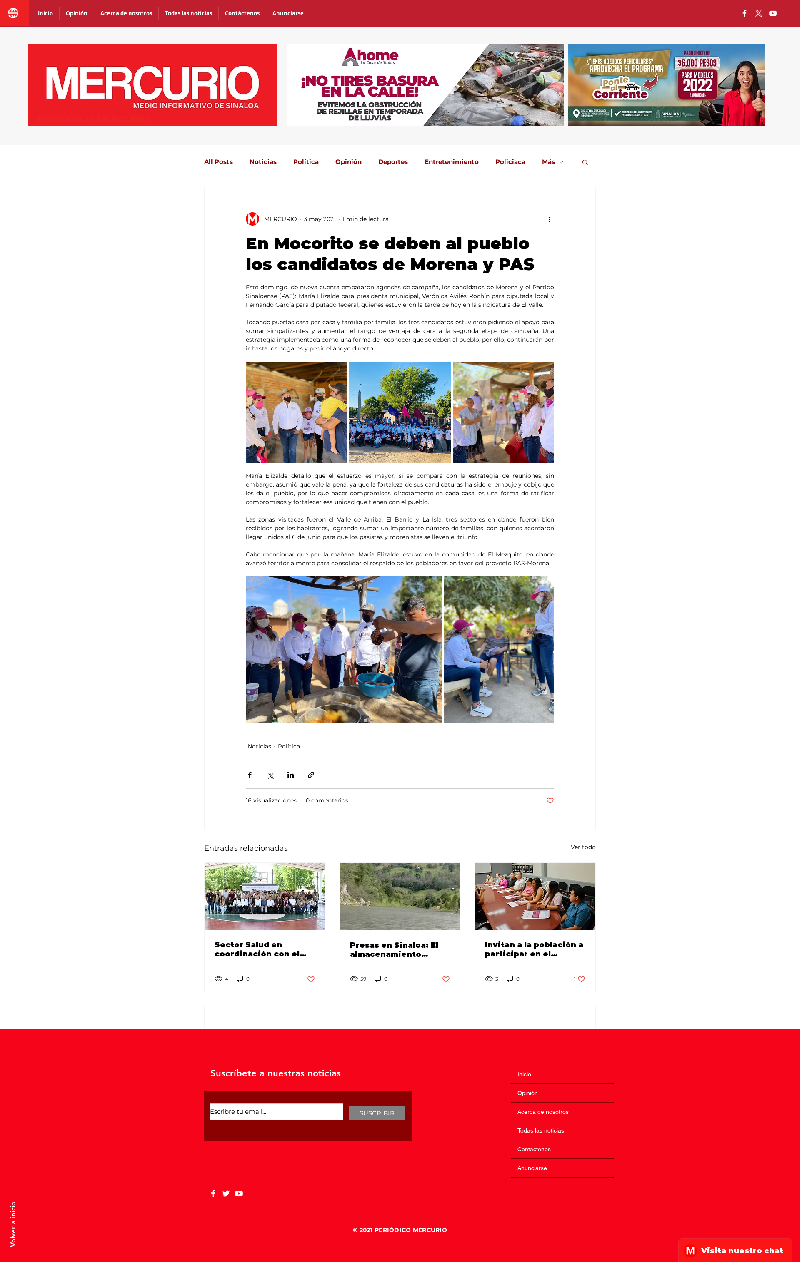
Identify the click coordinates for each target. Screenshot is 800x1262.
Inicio (524, 1074)
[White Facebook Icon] (213, 1193)
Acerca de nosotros (543, 1111)
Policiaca (510, 162)
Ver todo (583, 847)
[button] (585, 162)
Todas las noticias (541, 1130)
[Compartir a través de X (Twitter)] (270, 775)
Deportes (393, 162)
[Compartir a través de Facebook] (250, 775)
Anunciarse (532, 1168)
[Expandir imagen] (296, 412)
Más (548, 162)
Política (306, 162)
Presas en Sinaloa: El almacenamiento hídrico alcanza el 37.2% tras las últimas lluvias (396, 950)
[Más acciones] (549, 219)
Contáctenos (534, 1149)
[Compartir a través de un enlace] (311, 775)
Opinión (348, 162)
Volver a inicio (13, 1224)
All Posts (218, 162)
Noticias (263, 162)
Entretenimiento (452, 162)
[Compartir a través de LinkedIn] (291, 775)
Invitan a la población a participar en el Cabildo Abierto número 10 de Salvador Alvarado (534, 949)
